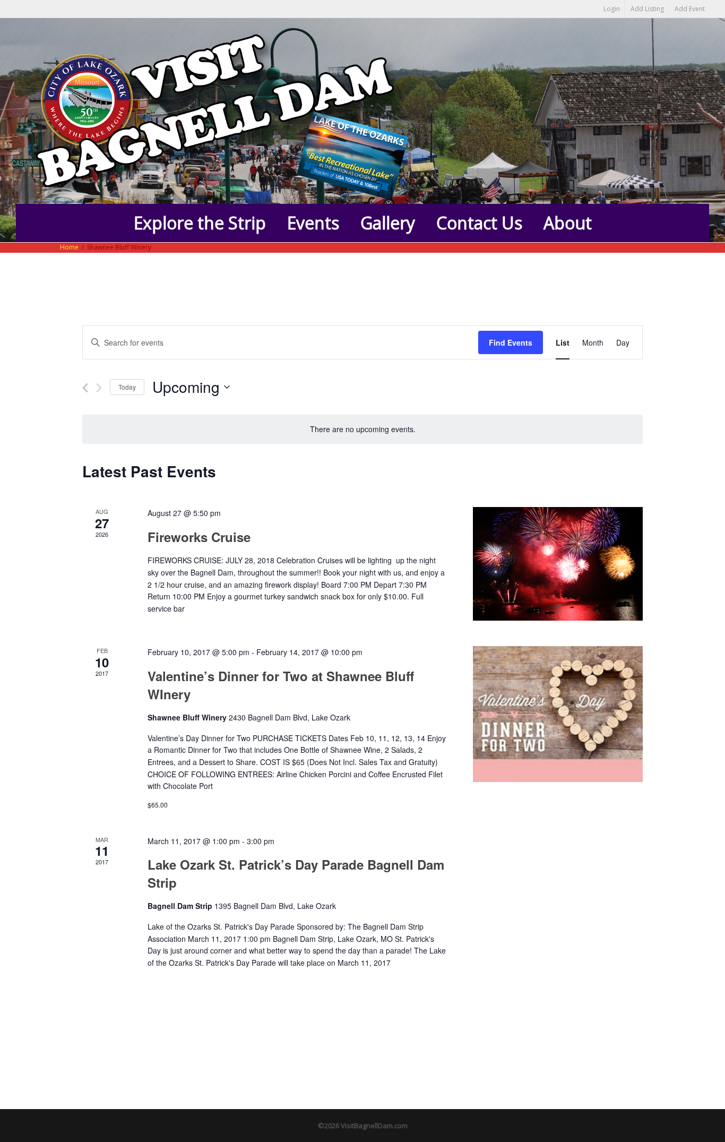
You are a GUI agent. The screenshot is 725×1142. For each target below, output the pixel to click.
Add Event (690, 8)
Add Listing (647, 8)
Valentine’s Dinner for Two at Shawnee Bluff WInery (281, 685)
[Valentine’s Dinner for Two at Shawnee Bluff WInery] (558, 714)
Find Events (510, 342)
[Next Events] (99, 388)
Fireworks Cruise (199, 537)
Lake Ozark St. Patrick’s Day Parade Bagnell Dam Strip (296, 873)
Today (127, 386)
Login (611, 8)
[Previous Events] (85, 388)
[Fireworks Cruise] (558, 564)
